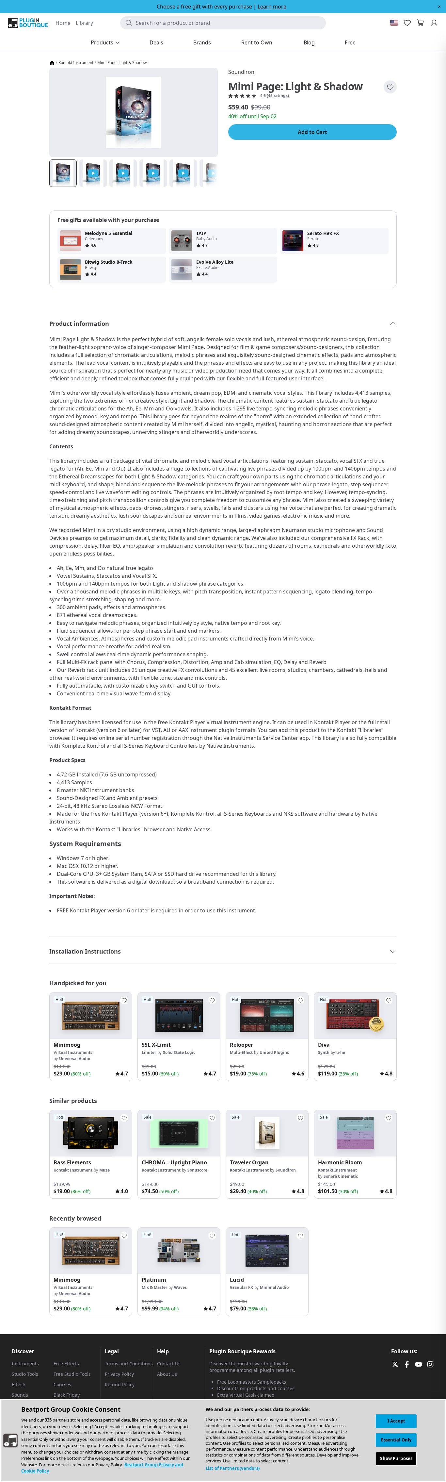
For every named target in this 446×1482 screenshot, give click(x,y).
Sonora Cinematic (341, 1176)
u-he (340, 1052)
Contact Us (169, 1363)
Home (63, 22)
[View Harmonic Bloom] (355, 1133)
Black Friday (67, 1395)
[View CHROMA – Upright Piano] (179, 1133)
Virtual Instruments (73, 1052)
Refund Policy (120, 1384)
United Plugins (274, 1052)
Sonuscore (197, 1170)
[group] (90, 1036)
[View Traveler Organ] (267, 1133)
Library (84, 22)
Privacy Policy (119, 1374)
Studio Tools (25, 1374)
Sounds (20, 1395)
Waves (180, 1287)
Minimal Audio (274, 1287)
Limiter (149, 1052)
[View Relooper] (267, 1015)
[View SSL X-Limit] (179, 1015)
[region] (223, 1440)
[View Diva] (355, 1015)
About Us (167, 1374)
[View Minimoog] (91, 1015)
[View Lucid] (267, 1251)
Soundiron (241, 71)
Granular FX (241, 1287)
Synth (323, 1052)
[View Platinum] (179, 1251)
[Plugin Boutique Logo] (28, 23)
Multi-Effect (241, 1052)
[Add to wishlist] (390, 87)
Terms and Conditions (129, 1363)
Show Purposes (396, 1459)
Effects (19, 1384)
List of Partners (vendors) (233, 1468)
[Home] (52, 62)
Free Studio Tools (72, 1374)
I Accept (396, 1421)
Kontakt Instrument (75, 62)
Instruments (25, 1363)
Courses (62, 1384)
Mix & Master (154, 1287)
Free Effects (66, 1363)
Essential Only (396, 1440)
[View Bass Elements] (91, 1133)
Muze (104, 1170)
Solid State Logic (179, 1052)
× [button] (439, 6)
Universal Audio (74, 1058)
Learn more (272, 6)
